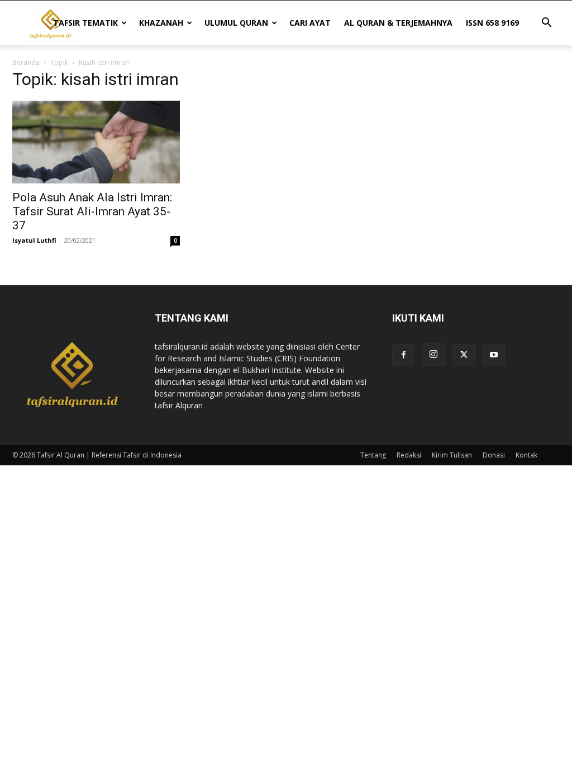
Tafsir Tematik (85, 22)
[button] (546, 23)
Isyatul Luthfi (34, 240)
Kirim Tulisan (452, 455)
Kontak (526, 455)
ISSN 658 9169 (492, 22)
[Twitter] (463, 355)
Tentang (373, 455)
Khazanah (161, 22)
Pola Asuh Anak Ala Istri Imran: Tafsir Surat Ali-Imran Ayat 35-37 (92, 211)
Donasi (494, 455)
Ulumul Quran (236, 22)
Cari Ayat (310, 22)
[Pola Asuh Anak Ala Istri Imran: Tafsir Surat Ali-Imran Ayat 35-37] (96, 142)
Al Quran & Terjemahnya (398, 22)
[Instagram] (433, 354)
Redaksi (409, 455)
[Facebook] (403, 355)
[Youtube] (494, 355)
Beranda (26, 62)
